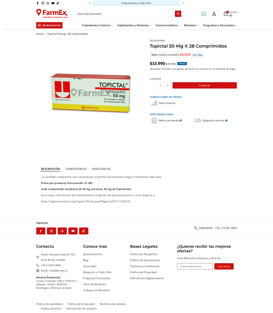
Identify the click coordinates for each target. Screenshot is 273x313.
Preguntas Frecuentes (96, 278)
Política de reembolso (49, 304)
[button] (230, 13)
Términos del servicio (112, 304)
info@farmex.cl (58, 270)
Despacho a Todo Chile (97, 272)
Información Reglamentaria (147, 278)
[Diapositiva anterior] (89, 3)
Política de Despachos (143, 254)
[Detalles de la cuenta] (214, 13)
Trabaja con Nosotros (96, 290)
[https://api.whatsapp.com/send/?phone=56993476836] (203, 13)
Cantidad (155, 78)
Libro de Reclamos (94, 284)
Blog (85, 260)
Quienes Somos (92, 254)
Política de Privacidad (143, 272)
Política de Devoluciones (145, 260)
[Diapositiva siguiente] (183, 3)
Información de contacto (81, 308)
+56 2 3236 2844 (226, 228)
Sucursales (90, 266)
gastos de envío (186, 68)
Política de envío (51, 308)
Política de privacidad (81, 304)
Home (40, 34)
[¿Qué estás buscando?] (178, 14)
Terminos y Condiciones (145, 266)
